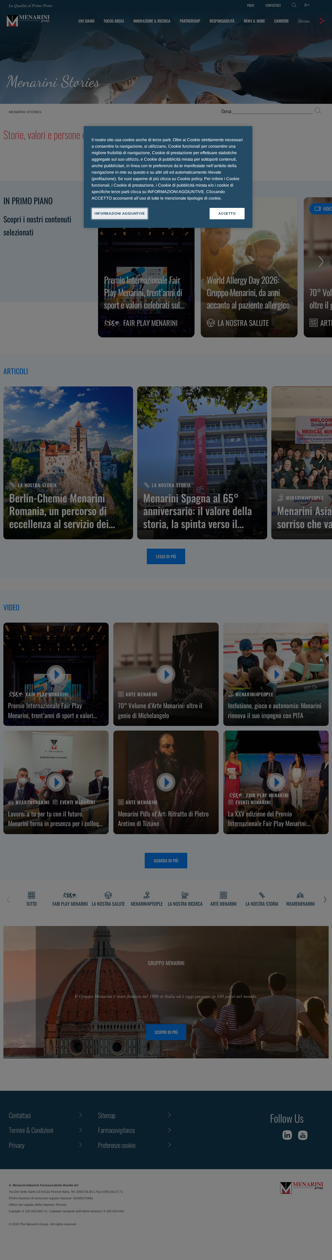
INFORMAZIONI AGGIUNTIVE (119, 213)
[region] (168, 177)
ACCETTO (227, 213)
